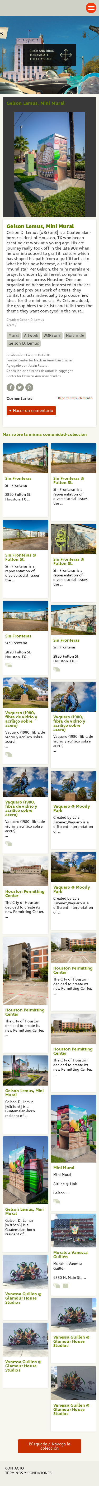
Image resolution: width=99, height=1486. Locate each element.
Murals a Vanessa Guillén (70, 1254)
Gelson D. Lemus (23, 343)
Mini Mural (64, 1167)
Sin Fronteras (18, 478)
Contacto (14, 1468)
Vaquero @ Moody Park (71, 808)
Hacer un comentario (33, 410)
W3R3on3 (52, 335)
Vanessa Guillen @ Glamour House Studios (23, 1298)
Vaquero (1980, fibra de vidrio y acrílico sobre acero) (21, 719)
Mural (13, 335)
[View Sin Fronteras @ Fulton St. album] (8, 665)
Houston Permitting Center (25, 893)
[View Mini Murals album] (56, 1201)
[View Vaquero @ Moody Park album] (8, 754)
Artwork (31, 335)
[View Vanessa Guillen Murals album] (56, 1286)
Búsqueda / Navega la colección (49, 1446)
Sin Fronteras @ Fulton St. (68, 480)
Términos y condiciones (28, 1473)
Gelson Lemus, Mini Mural (24, 1092)
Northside (75, 335)
